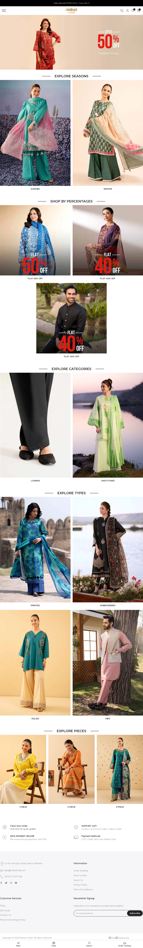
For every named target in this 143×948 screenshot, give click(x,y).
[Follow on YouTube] (16, 883)
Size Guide (5, 910)
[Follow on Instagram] (11, 883)
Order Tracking (81, 870)
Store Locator (80, 875)
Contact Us (5, 915)
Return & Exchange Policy (13, 920)
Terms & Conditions (83, 889)
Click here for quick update (23, 829)
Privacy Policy (80, 885)
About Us (78, 880)
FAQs (2, 905)
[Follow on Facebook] (1, 883)
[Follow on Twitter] (6, 883)
